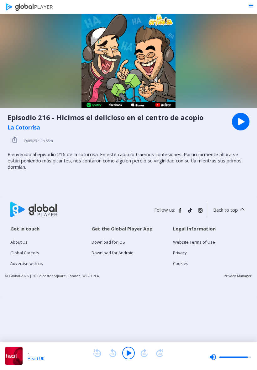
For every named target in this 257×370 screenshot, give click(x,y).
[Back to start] (97, 353)
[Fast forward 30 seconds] (144, 353)
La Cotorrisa (24, 127)
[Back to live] (160, 353)
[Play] (128, 353)
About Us (19, 242)
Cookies (180, 263)
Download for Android (113, 253)
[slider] (230, 357)
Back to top (225, 210)
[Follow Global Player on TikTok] (190, 213)
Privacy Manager (238, 276)
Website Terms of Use (194, 242)
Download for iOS (108, 242)
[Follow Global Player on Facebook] (180, 213)
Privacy (180, 253)
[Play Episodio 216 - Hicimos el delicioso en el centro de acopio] (240, 121)
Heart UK (36, 358)
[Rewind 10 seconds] (113, 353)
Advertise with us (26, 263)
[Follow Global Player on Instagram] (200, 213)
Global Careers (24, 253)
